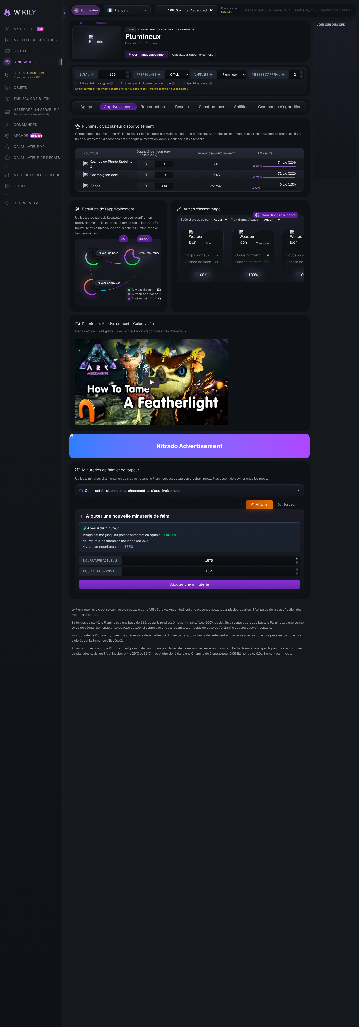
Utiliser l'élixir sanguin (94, 83)
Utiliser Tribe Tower (195, 83)
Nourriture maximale (100, 571)
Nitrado (226, 12)
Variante (201, 74)
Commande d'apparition (148, 55)
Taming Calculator (336, 10)
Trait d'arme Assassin (245, 220)
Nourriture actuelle (100, 560)
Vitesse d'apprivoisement (266, 74)
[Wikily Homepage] (33, 12)
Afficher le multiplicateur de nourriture (146, 83)
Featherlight (303, 10)
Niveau (84, 74)
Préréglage (146, 74)
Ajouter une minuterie (189, 584)
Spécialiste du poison (195, 220)
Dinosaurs (277, 10)
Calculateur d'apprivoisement (192, 55)
